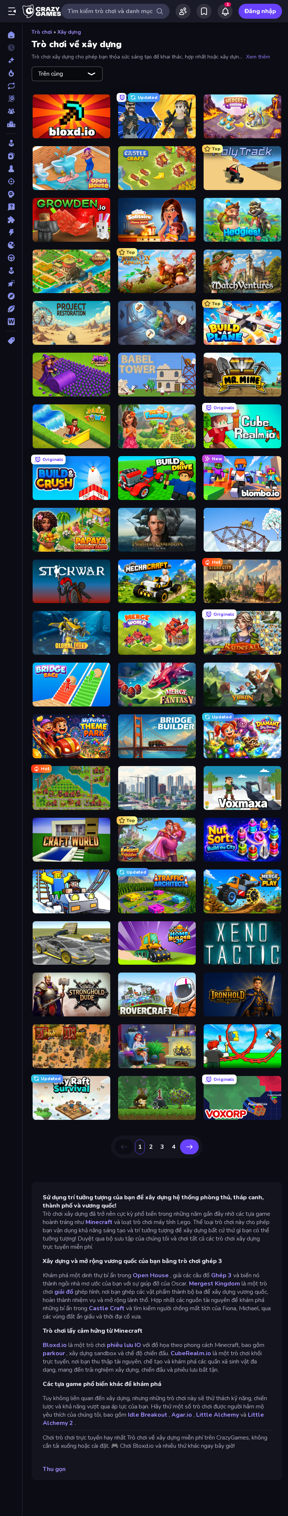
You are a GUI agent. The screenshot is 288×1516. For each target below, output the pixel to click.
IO (138, 1345)
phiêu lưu (120, 1345)
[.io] (11, 245)
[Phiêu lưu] (11, 296)
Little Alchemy (217, 1415)
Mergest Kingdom (214, 1284)
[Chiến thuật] (11, 194)
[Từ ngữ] (11, 321)
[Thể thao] (11, 308)
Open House (151, 1275)
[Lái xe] (11, 257)
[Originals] (11, 98)
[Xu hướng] (11, 73)
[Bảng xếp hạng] (11, 124)
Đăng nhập (260, 11)
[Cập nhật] (11, 85)
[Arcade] (11, 143)
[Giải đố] (11, 219)
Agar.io (181, 1415)
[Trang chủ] (11, 34)
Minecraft (99, 1222)
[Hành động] (11, 232)
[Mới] (11, 60)
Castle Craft (106, 1308)
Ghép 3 (221, 1275)
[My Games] (204, 11)
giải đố (63, 1292)
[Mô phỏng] (11, 270)
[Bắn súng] (11, 181)
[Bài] (11, 156)
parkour (54, 1353)
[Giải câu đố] (11, 207)
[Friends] (183, 11)
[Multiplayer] (11, 111)
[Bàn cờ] (11, 168)
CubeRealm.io (191, 1353)
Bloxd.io (55, 1345)
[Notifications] (225, 11)
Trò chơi (42, 32)
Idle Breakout (147, 1415)
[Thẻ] (11, 340)
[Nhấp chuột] (11, 283)
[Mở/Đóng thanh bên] (12, 11)
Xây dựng (69, 32)
